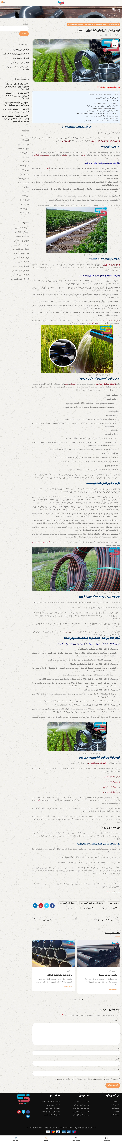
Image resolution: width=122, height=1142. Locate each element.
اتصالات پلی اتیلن (53, 1105)
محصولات (115, 1108)
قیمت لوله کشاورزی (21, 257)
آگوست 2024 (23, 149)
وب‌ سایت (116, 1069)
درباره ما (116, 1101)
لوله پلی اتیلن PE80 (11, 105)
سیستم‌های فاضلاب (41, 155)
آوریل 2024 (24, 166)
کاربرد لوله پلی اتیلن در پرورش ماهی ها (17, 68)
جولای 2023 (24, 187)
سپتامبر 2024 (23, 144)
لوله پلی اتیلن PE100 (15, 112)
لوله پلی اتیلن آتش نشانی (50, 1101)
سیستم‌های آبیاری (96, 323)
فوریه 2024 (24, 170)
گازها (83, 155)
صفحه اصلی (117, 15)
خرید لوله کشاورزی (106, 15)
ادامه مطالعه (113, 990)
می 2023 (25, 196)
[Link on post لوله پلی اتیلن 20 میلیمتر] (98, 953)
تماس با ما (115, 1105)
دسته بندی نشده (22, 236)
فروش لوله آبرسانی (21, 240)
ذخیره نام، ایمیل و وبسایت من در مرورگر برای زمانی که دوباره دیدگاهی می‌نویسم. (87, 1079)
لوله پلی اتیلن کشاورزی (75, 24)
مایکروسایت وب (32, 1127)
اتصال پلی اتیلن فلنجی (52, 1115)
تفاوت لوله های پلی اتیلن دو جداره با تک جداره (16, 119)
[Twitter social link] (46, 905)
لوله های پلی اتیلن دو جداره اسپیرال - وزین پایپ (17, 85)
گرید (38, 800)
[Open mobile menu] (119, 3)
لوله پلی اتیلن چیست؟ (108, 100)
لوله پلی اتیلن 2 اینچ (21, 266)
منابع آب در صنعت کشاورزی (43, 542)
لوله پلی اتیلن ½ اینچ (21, 58)
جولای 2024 (24, 153)
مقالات (116, 1112)
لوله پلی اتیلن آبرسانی (112, 782)
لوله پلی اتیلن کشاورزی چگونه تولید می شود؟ (101, 106)
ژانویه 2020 (24, 213)
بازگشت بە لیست (76, 918)
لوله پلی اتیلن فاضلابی (112, 776)
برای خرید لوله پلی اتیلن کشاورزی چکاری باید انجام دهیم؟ (99, 121)
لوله (102, 908)
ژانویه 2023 (24, 208)
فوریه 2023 (24, 204)
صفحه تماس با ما (113, 892)
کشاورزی (114, 908)
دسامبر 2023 (24, 178)
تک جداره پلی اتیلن (71, 632)
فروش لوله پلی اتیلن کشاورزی (106, 98)
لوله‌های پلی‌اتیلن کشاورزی (106, 384)
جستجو (26, 24)
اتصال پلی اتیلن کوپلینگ (51, 1112)
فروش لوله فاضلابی (21, 245)
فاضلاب (64, 155)
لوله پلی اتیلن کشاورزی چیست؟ (105, 103)
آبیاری (118, 158)
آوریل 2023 (24, 200)
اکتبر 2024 (25, 140)
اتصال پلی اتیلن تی (53, 1108)
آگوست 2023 (23, 183)
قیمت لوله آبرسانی (21, 253)
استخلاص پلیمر (69, 384)
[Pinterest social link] (40, 905)
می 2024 (25, 161)
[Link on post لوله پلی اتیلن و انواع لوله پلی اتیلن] (53, 953)
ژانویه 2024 (24, 174)
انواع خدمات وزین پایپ (109, 118)
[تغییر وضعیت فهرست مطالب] (115, 94)
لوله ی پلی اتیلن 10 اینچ (20, 62)
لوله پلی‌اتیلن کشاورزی (95, 275)
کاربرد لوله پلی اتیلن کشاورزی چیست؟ (103, 108)
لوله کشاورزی (72, 908)
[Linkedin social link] (35, 905)
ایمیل (117, 1058)
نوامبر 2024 (24, 136)
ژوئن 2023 (25, 191)
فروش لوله (113, 903)
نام (118, 1048)
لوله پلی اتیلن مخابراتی (111, 787)
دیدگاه (117, 1020)
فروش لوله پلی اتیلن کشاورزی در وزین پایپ (101, 116)
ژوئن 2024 (25, 157)
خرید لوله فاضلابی (22, 228)
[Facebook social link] (52, 905)
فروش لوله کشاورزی (100, 24)
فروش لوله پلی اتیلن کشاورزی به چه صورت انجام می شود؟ (96, 113)
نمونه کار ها (115, 1115)
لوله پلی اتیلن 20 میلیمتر (107, 975)
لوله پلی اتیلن (88, 24)
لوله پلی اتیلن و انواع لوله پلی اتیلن (59, 975)
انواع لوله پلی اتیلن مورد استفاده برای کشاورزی (100, 111)
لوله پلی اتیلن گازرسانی (81, 1115)
